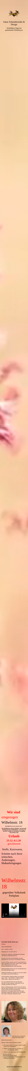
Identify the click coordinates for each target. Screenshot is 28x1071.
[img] (14, 14)
